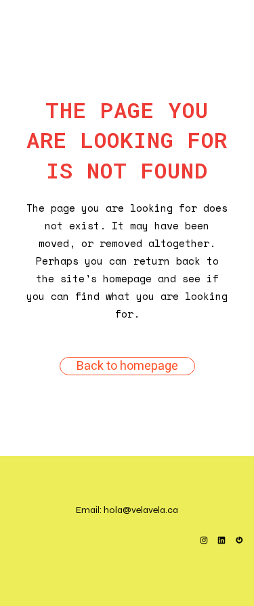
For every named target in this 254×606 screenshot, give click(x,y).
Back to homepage (127, 366)
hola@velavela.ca (141, 510)
